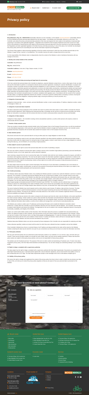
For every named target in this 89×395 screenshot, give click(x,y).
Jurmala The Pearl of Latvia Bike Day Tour (43, 342)
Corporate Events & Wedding (65, 362)
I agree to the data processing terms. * (39, 313)
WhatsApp (11, 1)
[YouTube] (81, 377)
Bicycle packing (62, 358)
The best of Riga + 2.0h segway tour (67, 344)
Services (53, 1)
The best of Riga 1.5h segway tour (66, 338)
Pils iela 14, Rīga (12, 377)
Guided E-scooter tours (14, 352)
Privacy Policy (49, 387)
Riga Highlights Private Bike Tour (41, 340)
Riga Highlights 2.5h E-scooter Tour (16, 358)
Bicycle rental (35, 8)
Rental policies (11, 347)
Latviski (79, 1)
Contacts (63, 1)
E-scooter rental (56, 8)
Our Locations (46, 1)
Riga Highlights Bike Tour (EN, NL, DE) (42, 338)
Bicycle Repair (62, 360)
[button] (74, 8)
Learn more (36, 356)
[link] (34, 8)
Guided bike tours (38, 334)
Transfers (61, 356)
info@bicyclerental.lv (17, 74)
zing (16, 393)
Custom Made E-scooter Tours (14, 360)
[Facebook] (75, 377)
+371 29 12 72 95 (21, 1)
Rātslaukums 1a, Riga (13, 382)
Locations (48, 377)
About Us (58, 1)
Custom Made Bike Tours (39, 344)
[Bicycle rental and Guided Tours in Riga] (15, 7)
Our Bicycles (11, 340)
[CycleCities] (35, 379)
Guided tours (45, 8)
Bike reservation (12, 346)
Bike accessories (12, 344)
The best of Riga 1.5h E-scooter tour (16, 356)
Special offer (11, 342)
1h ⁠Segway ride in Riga (64, 342)
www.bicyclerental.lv (64, 37)
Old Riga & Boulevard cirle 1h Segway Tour (68, 340)
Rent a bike (11, 338)
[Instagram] (78, 377)
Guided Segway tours (65, 334)
